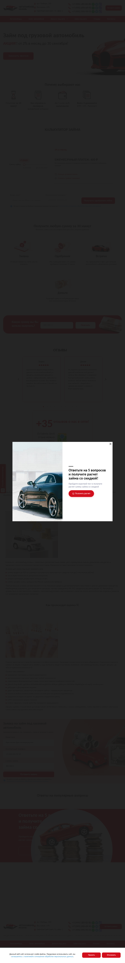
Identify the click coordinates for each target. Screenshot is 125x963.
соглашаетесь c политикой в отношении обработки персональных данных (42, 957)
